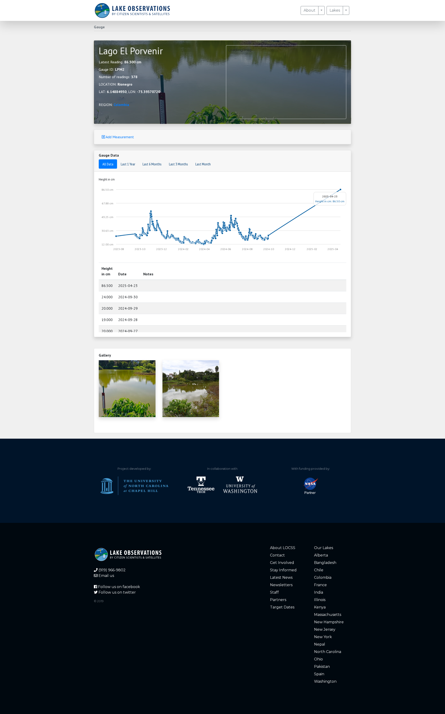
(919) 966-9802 (112, 570)
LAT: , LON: (129, 91)
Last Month (203, 164)
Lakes (335, 10)
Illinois (319, 600)
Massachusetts (327, 614)
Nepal (319, 644)
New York (323, 637)
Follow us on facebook (118, 587)
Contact (277, 555)
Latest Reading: (120, 62)
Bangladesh (325, 562)
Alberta (321, 555)
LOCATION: (115, 84)
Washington (325, 681)
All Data (107, 164)
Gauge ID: (111, 69)
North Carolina (327, 652)
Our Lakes (323, 548)
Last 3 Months (178, 164)
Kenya (320, 607)
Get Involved (282, 562)
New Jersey (324, 629)
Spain (319, 674)
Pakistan (322, 666)
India (318, 592)
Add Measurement (119, 137)
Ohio (318, 659)
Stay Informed (283, 570)
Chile (318, 570)
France (320, 585)
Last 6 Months (152, 164)
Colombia (121, 104)
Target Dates (282, 607)
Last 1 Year (128, 164)
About (309, 10)
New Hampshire (329, 622)
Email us (106, 575)
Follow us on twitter (117, 592)
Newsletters (281, 585)
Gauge (99, 27)
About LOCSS (282, 548)
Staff (274, 592)
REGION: (114, 104)
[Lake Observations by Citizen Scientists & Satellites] (132, 10)
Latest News (281, 577)
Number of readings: (118, 76)
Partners (278, 600)
